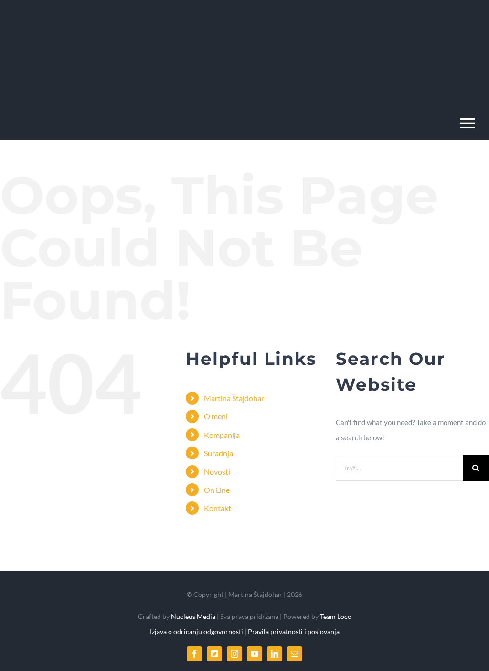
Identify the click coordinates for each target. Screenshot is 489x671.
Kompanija (222, 434)
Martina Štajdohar (234, 398)
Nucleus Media (192, 616)
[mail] (294, 653)
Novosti (217, 471)
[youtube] (254, 653)
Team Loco (335, 616)
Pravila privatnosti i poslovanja (294, 632)
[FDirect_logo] (88, 21)
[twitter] (214, 653)
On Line (217, 489)
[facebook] (194, 653)
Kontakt (217, 507)
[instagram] (234, 653)
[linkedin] (274, 653)
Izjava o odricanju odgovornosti (197, 632)
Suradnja (218, 453)
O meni (216, 416)
